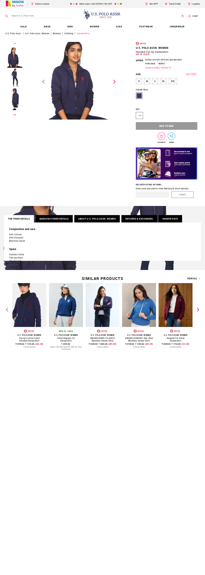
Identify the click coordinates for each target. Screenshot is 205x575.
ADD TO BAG (166, 126)
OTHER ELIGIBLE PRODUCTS (158, 67)
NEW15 (162, 63)
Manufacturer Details (54, 218)
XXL (173, 81)
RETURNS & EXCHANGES (139, 218)
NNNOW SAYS (170, 218)
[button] (139, 95)
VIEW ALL (192, 278)
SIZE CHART (191, 74)
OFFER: (140, 60)
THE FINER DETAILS (19, 218)
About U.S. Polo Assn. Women (97, 218)
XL (163, 81)
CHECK (182, 194)
